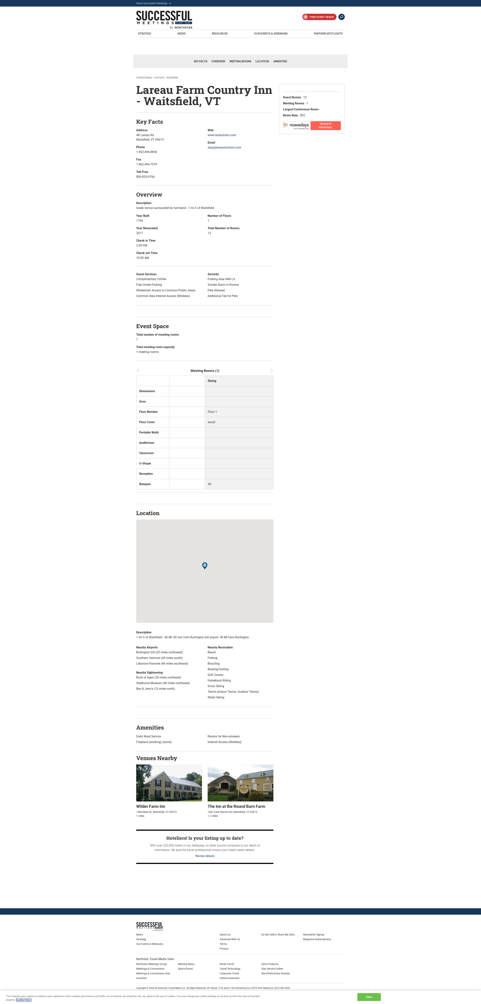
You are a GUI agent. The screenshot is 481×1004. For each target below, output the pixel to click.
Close (369, 997)
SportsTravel (185, 968)
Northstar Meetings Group (151, 964)
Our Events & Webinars (271, 33)
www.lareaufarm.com (222, 135)
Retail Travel (227, 964)
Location (262, 61)
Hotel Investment (230, 978)
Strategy (144, 33)
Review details (204, 856)
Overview (218, 61)
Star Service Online (272, 968)
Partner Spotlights (328, 33)
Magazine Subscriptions (317, 939)
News (182, 33)
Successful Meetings (169, 20)
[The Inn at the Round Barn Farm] (240, 783)
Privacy (224, 948)
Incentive (141, 978)
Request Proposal (326, 125)
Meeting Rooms (240, 61)
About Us (225, 934)
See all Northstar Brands (275, 973)
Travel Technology (230, 968)
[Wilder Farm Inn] (169, 783)
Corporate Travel (229, 973)
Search (341, 17)
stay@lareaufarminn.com (224, 147)
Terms (223, 943)
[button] (205, 566)
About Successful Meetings (152, 3)
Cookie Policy (23, 1000)
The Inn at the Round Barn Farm (236, 806)
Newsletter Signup (313, 934)
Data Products (269, 964)
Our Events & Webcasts (149, 943)
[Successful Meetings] (160, 926)
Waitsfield (172, 77)
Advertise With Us (230, 939)
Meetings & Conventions (150, 968)
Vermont (159, 77)
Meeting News (186, 964)
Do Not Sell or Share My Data (278, 934)
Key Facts (200, 61)
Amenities (280, 61)
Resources (220, 33)
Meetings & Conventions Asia (153, 973)
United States (144, 77)
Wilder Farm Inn (150, 806)
